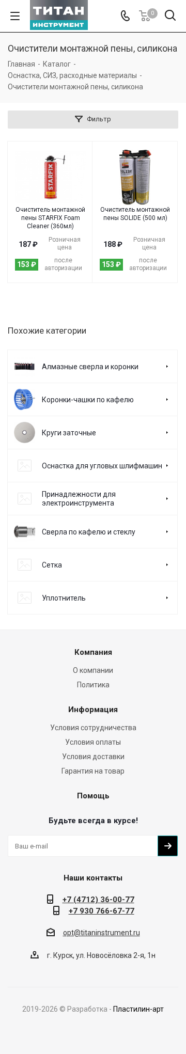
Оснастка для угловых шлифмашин (102, 466)
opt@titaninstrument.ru (101, 933)
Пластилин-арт (138, 1009)
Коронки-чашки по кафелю (88, 400)
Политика (93, 685)
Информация (93, 709)
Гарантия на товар (93, 771)
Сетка (52, 565)
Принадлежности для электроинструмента (79, 498)
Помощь (93, 795)
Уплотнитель (64, 598)
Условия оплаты (93, 742)
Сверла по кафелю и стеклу (88, 532)
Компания (93, 652)
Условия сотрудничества (93, 727)
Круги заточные (69, 433)
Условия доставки (93, 756)
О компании (93, 670)
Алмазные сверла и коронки (90, 367)
